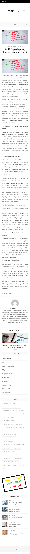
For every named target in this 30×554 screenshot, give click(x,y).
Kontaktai (5, 1)
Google (14, 403)
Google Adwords (6, 358)
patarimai (21, 410)
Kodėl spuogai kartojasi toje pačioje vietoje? (15, 518)
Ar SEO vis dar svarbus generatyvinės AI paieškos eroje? (14, 510)
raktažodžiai (21, 414)
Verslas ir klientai (6, 392)
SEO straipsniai (8, 424)
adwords (6, 403)
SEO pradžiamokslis (7, 373)
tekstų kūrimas (8, 441)
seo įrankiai (20, 427)
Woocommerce (17, 465)
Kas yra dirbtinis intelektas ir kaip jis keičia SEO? (15, 525)
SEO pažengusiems (7, 370)
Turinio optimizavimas (10, 461)
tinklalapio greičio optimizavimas (14, 444)
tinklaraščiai (18, 458)
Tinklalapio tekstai (7, 389)
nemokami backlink (9, 410)
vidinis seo (6, 465)
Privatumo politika (15, 553)
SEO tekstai (5, 381)
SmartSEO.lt (15, 11)
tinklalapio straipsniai (10, 451)
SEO (4, 417)
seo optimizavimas (9, 420)
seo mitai (11, 417)
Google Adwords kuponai (11, 407)
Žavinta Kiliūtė (7, 293)
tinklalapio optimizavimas (11, 448)
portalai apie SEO (8, 414)
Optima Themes (20, 549)
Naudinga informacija (15, 46)
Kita (3, 362)
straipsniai (18, 431)
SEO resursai (5, 377)
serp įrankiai (7, 431)
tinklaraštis (7, 458)
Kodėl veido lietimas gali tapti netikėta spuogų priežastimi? (15, 533)
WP (4, 468)
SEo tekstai (19, 424)
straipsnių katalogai (9, 434)
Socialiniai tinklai (6, 385)
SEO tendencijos (8, 427)
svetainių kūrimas (8, 437)
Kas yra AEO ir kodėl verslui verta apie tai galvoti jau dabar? (16, 503)
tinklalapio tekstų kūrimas (12, 455)
